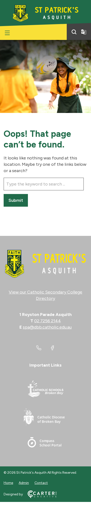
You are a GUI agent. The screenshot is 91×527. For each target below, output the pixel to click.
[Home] (45, 264)
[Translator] (84, 32)
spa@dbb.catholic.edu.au (47, 327)
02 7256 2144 (47, 321)
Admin (24, 483)
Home (8, 483)
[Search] (74, 32)
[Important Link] (46, 389)
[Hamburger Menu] (7, 33)
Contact (41, 483)
